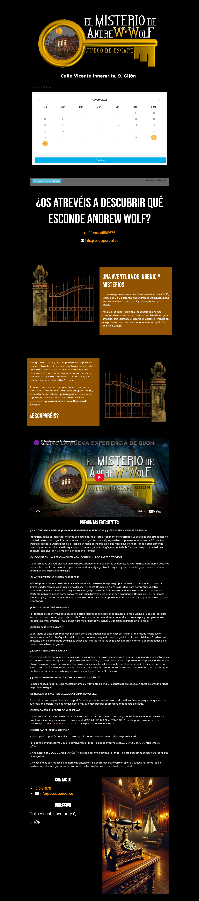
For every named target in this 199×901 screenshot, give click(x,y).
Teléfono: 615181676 (99, 232)
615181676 (43, 788)
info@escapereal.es (101, 240)
